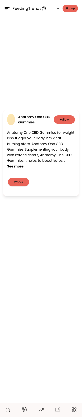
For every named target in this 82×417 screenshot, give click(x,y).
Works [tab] (18, 182)
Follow (64, 119)
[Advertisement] (41, 62)
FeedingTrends (27, 8)
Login (55, 8)
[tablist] (41, 182)
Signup (70, 8)
